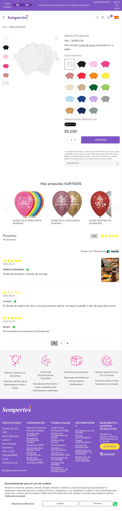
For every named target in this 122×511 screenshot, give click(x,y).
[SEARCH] (97, 17)
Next (57, 59)
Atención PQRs (35, 462)
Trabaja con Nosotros (33, 434)
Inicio (4, 27)
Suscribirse (110, 446)
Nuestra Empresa (36, 427)
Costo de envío (87, 45)
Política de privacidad (15, 495)
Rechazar (98, 503)
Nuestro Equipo (35, 430)
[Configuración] (116, 17)
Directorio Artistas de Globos (33, 440)
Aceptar (60, 503)
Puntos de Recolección (82, 446)
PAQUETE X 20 (70, 124)
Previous (13, 59)
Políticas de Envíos (57, 441)
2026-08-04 (9, 295)
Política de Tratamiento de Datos (59, 435)
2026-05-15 (9, 321)
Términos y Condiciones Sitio (60, 453)
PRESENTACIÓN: (80, 119)
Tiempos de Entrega (57, 463)
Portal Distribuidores (83, 436)
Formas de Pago (60, 430)
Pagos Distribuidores (83, 441)
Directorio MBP (35, 445)
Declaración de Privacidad (59, 458)
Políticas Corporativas (34, 453)
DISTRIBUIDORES (102, 2)
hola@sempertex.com (14, 470)
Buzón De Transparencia (34, 458)
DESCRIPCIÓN (73, 163)
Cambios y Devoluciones (58, 449)
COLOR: (73, 55)
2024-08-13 (9, 264)
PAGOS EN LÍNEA (117, 5)
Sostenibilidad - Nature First (35, 449)
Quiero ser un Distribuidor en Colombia (83, 452)
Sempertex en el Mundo (84, 431)
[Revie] (112, 251)
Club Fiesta (57, 427)
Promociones (58, 445)
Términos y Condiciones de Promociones (59, 469)
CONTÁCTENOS (11, 423)
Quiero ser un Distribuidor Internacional (83, 458)
